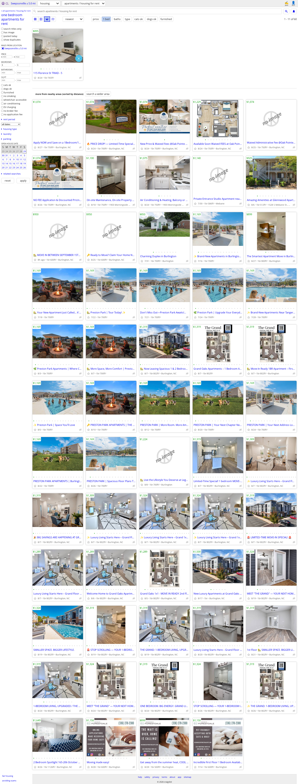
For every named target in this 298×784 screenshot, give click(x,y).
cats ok (7, 85)
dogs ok (8, 88)
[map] (53, 19)
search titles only (12, 28)
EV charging (10, 107)
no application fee (13, 114)
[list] (35, 19)
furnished (9, 92)
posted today (10, 36)
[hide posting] (80, 78)
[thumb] (41, 19)
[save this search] (294, 11)
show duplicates (12, 39)
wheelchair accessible (15, 99)
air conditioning (12, 103)
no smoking (10, 96)
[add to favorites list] (35, 78)
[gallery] (47, 19)
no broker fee (11, 110)
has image (9, 32)
